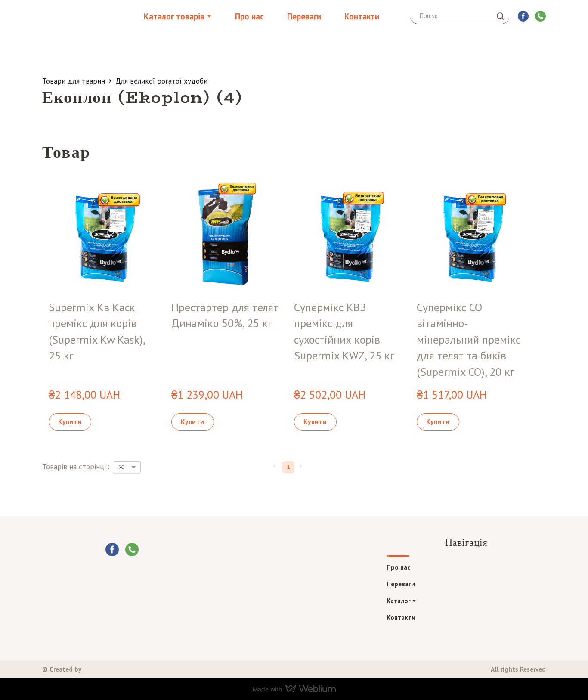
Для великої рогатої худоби (161, 81)
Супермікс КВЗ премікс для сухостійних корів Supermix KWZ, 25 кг (344, 331)
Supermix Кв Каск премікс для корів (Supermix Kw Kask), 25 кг (97, 331)
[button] (500, 16)
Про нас (249, 16)
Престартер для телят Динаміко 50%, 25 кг (225, 315)
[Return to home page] (86, 16)
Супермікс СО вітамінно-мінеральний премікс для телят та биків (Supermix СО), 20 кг (468, 339)
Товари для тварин (73, 81)
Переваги (304, 16)
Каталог (399, 601)
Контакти (361, 16)
